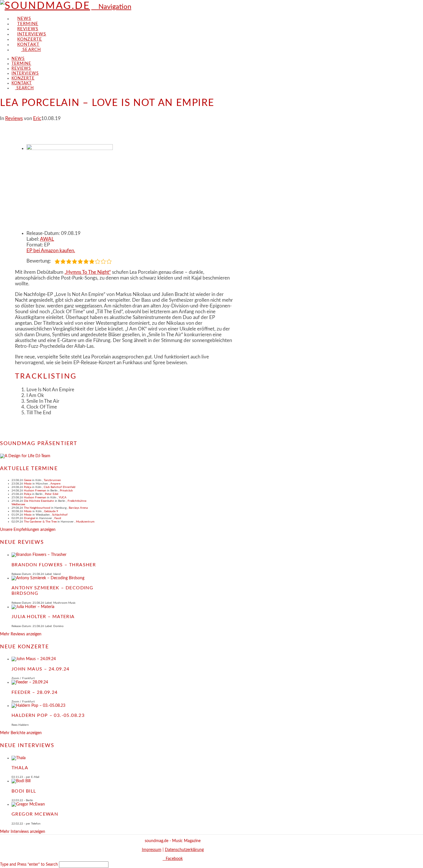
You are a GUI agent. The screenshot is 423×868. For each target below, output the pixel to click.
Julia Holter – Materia (43, 616)
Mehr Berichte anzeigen (21, 733)
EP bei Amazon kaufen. (50, 250)
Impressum (151, 850)
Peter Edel (51, 494)
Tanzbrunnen (52, 480)
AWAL (47, 239)
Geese (27, 480)
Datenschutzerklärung (184, 850)
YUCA (62, 497)
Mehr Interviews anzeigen (22, 832)
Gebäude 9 (51, 511)
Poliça (27, 487)
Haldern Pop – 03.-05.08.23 (48, 715)
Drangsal (29, 518)
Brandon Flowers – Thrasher (54, 565)
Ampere (55, 483)
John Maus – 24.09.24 (41, 669)
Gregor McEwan (35, 814)
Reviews (14, 118)
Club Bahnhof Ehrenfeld (59, 487)
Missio (28, 483)
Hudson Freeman (35, 490)
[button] (111, 6)
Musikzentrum (85, 521)
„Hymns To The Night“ (87, 272)
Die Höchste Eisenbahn (39, 500)
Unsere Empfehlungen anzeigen (28, 530)
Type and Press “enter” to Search (29, 865)
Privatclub (66, 490)
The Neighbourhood (37, 507)
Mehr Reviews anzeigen (20, 634)
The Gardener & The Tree (40, 521)
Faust (57, 518)
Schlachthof (60, 514)
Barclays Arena (78, 507)
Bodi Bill (24, 791)
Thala (20, 768)
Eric (37, 118)
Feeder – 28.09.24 (35, 692)
